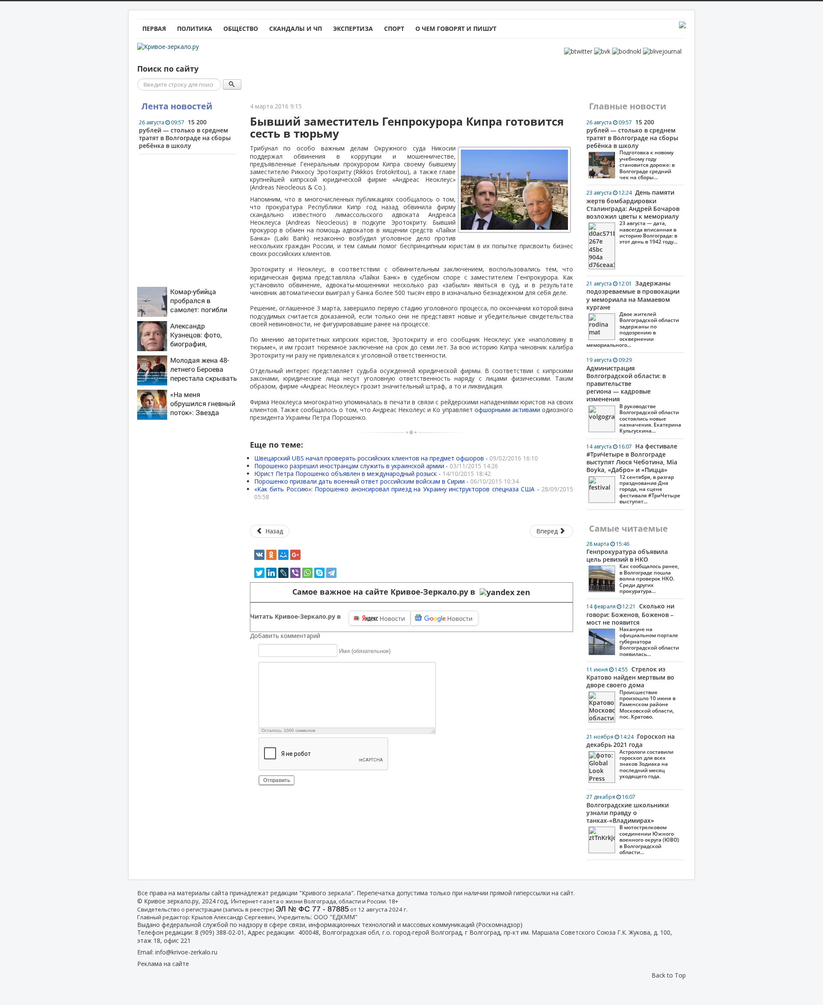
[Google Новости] (444, 618)
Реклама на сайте (163, 964)
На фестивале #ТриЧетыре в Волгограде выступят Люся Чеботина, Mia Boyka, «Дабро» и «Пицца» (633, 473)
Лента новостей (176, 106)
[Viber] (295, 573)
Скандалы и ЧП (295, 28)
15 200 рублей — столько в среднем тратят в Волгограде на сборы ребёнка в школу (185, 134)
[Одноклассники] (271, 555)
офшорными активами (507, 410)
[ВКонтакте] (259, 555)
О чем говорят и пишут (455, 28)
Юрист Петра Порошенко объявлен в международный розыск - (372, 473)
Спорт (394, 28)
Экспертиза (353, 28)
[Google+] (295, 555)
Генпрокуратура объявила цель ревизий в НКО (632, 567)
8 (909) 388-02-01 (219, 932)
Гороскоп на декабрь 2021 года (630, 756)
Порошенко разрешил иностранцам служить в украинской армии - (376, 466)
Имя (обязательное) (364, 650)
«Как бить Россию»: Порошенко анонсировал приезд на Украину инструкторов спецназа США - (413, 493)
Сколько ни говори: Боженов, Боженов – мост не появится (632, 629)
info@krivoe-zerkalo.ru (186, 952)
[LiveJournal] (283, 573)
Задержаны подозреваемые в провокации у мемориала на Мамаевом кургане (632, 314)
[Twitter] (259, 573)
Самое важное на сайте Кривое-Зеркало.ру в (386, 592)
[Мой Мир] (283, 555)
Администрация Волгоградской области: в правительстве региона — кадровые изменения (633, 395)
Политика (194, 28)
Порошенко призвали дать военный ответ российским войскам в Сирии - (386, 481)
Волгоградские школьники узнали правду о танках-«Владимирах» (632, 824)
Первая (154, 28)
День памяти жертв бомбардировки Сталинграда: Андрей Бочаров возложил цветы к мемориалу (632, 216)
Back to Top (669, 975)
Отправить (276, 780)
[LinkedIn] (271, 573)
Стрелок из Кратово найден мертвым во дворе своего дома (631, 692)
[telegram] (331, 573)
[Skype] (319, 573)
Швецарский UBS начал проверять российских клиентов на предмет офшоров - (396, 458)
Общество (240, 28)
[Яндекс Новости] (379, 618)
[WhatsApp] (307, 573)
